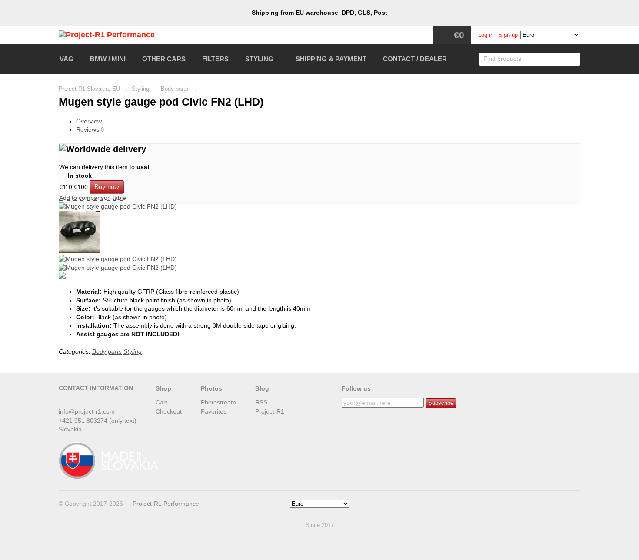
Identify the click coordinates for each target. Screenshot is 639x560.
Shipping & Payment (331, 59)
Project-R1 (269, 411)
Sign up (508, 35)
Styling (259, 59)
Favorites (213, 411)
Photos (211, 388)
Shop (163, 388)
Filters (215, 59)
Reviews (87, 129)
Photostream (218, 402)
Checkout (169, 411)
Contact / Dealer (415, 59)
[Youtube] (92, 401)
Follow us (356, 388)
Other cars (164, 59)
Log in (485, 35)
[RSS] (64, 401)
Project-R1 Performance (166, 503)
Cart (161, 402)
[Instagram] (78, 401)
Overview (89, 121)
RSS (261, 402)
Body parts (174, 89)
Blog (262, 388)
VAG (66, 59)
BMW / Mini (108, 59)
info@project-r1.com (87, 411)
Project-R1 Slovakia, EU (89, 89)
